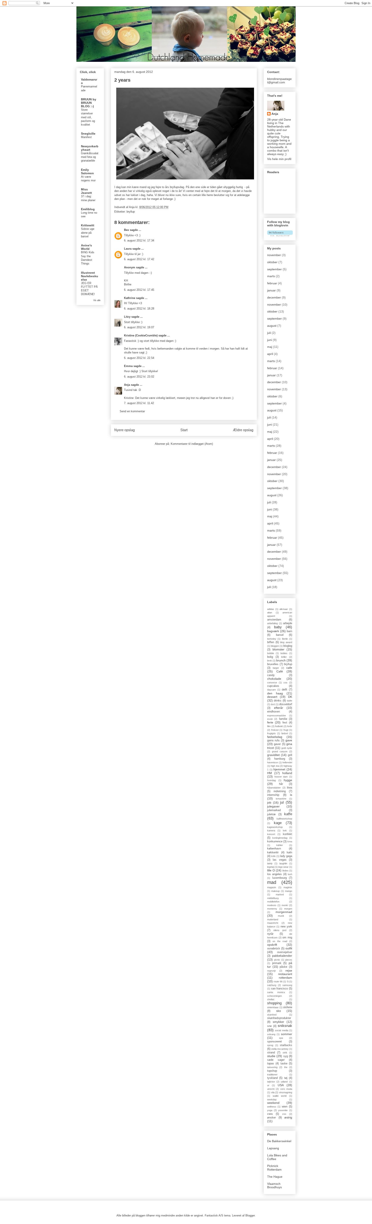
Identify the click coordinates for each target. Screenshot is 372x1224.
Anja (127, 384)
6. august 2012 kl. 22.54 (139, 357)
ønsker (271, 1117)
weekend (273, 1102)
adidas (270, 609)
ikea (289, 787)
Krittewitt (87, 225)
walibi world (280, 1096)
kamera (271, 830)
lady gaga (286, 856)
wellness (271, 1106)
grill (290, 755)
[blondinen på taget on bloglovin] (280, 235)
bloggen (275, 646)
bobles (284, 653)
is (291, 794)
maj (269, 346)
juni (269, 340)
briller (284, 657)
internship (273, 794)
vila (272, 1092)
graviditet (273, 755)
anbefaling (272, 623)
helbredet (287, 762)
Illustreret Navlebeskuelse (89, 276)
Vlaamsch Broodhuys (274, 1185)
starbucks (286, 1045)
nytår (270, 933)
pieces (288, 959)
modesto (271, 905)
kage (278, 823)
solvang (271, 1034)
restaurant (285, 974)
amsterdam (274, 619)
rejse (288, 970)
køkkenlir (273, 852)
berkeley (271, 639)
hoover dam (281, 776)
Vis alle (97, 300)
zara (270, 1113)
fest (284, 722)
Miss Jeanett (86, 191)
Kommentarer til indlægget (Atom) (192, 443)
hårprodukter (274, 787)
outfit (288, 948)
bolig (270, 656)
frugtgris (271, 733)
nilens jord (279, 930)
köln (273, 856)
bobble (270, 653)
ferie (270, 722)
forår (289, 726)
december (274, 297)
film (269, 726)
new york (286, 926)
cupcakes (273, 685)
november (274, 255)
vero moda (286, 1089)
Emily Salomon (87, 171)
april (270, 354)
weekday (272, 1099)
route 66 (278, 981)
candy (271, 675)
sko (278, 1010)
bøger (276, 668)
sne (269, 1026)
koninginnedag (279, 838)
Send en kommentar (132, 411)
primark (276, 963)
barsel (280, 634)
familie (283, 718)
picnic (277, 959)
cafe (289, 667)
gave (288, 740)
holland (287, 773)
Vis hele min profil (279, 159)
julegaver (273, 806)
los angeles (274, 874)
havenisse (272, 762)
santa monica (276, 992)
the (285, 1067)
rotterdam (285, 977)
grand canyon (279, 751)
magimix (288, 887)
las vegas (279, 859)
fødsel (284, 733)
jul (282, 802)
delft (284, 689)
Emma (128, 366)
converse (272, 682)
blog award (286, 642)
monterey (272, 908)
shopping (274, 1003)
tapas (270, 1063)
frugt (286, 730)
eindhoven (273, 711)
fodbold (279, 726)
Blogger (250, 1215)
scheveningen (274, 996)
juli (269, 332)
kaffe (288, 814)
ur (268, 1085)
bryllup (131, 211)
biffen (270, 642)
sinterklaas (273, 1007)
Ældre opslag (243, 430)
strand (271, 1052)
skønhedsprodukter (279, 1018)
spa (281, 1038)
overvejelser (284, 952)
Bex (126, 230)
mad (271, 882)
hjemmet (279, 769)
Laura (128, 248)
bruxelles (272, 664)
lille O (271, 870)
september (274, 269)
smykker (278, 1021)
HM (269, 773)
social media (281, 1030)
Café (279, 671)
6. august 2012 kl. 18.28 (139, 308)
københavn (274, 848)
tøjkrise (271, 1081)
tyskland (272, 1077)
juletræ (271, 814)
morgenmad (284, 912)
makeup (275, 891)
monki (285, 905)
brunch (281, 660)
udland (284, 1081)
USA (281, 1085)
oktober (272, 262)
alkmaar (283, 609)
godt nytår (286, 748)
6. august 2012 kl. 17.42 (139, 259)
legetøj (270, 867)
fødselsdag (274, 737)
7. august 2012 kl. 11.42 (139, 403)
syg (285, 1056)
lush (290, 874)
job (269, 802)
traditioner (272, 1074)
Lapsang (273, 1148)
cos (285, 682)
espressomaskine (276, 715)
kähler (279, 845)
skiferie (287, 1007)
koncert (271, 834)
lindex (285, 870)
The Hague (274, 1176)
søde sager (276, 1059)
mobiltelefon (273, 901)
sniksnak (285, 1026)
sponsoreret (274, 1041)
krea (289, 841)
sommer (286, 1034)
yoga (269, 1110)
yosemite (283, 1110)
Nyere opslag (124, 430)
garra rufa (273, 740)
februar (272, 283)
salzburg (271, 985)
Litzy (127, 316)
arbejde (287, 623)
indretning (280, 791)
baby (278, 627)
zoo (284, 1114)
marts (271, 276)
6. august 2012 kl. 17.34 (139, 240)
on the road (280, 941)
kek (285, 830)
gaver (277, 744)
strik (285, 1052)
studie (271, 1056)
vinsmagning (285, 1092)
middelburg (273, 898)
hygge (288, 780)
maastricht (272, 923)
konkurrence (274, 841)
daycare (271, 689)
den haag (275, 693)
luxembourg (279, 877)
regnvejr (271, 970)
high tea (275, 766)
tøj (285, 1077)
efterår (278, 707)
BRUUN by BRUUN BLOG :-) (88, 103)
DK (290, 696)
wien (284, 1106)
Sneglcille (88, 133)
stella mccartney (279, 1049)
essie (270, 719)
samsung (287, 985)
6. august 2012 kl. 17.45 (139, 289)
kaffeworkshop (284, 818)
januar (271, 290)
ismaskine (281, 798)
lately (270, 863)
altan (269, 612)
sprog (270, 1045)
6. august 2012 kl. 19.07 (139, 327)
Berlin (285, 639)
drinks (277, 700)
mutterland (272, 919)
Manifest (86, 137)
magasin (271, 887)
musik (281, 916)
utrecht (270, 1089)
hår (281, 783)
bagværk (273, 631)
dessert (272, 696)
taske (284, 1063)
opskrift (272, 944)
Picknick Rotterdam (274, 1167)
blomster (278, 649)
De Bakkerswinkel (279, 1141)
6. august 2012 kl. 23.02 (139, 376)
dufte (289, 700)
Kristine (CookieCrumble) (141, 335)
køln (289, 852)
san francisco (279, 988)
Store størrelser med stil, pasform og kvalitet (88, 117)
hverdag (271, 780)
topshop (272, 1070)
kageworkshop (275, 827)
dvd (273, 704)
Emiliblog (88, 209)
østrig (288, 1117)
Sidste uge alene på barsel (87, 232)
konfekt (287, 834)
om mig (287, 937)
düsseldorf (285, 704)
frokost (275, 730)
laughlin (283, 863)
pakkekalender (282, 955)
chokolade (274, 678)
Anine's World (86, 247)
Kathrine (129, 298)
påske (283, 966)
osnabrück (273, 948)
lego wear (283, 867)
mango (288, 891)
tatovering (272, 1067)
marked (280, 894)
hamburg (279, 758)
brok (269, 660)
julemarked (274, 810)
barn (289, 631)
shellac (270, 999)
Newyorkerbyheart (89, 148)
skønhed (271, 1014)
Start (184, 430)
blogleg (287, 645)
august (271, 325)
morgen (288, 908)
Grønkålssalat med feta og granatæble (89, 157)
